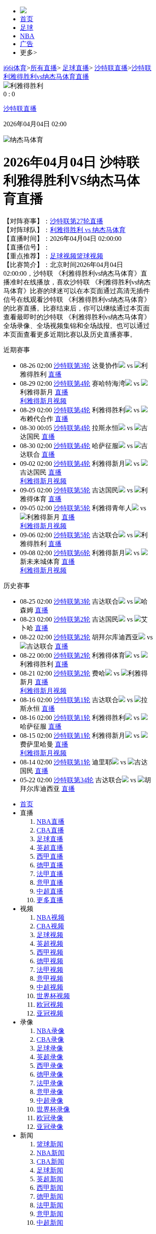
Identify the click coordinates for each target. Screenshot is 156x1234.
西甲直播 (50, 856)
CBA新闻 (50, 1161)
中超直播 (50, 891)
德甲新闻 (50, 1196)
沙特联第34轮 (74, 779)
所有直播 (43, 67)
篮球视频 (90, 256)
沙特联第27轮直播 (76, 221)
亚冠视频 (50, 1013)
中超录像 (50, 1100)
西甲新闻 (50, 1187)
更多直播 (50, 899)
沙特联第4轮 (72, 383)
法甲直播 (50, 873)
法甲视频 (50, 969)
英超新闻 (50, 1179)
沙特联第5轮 (72, 490)
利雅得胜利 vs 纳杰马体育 (88, 229)
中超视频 (50, 987)
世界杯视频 (53, 995)
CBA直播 (50, 830)
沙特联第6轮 (72, 552)
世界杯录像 (53, 1109)
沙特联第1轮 (72, 699)
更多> (28, 52)
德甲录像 (50, 1074)
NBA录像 (50, 1030)
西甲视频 (50, 952)
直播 (55, 374)
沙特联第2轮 (72, 619)
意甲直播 (50, 882)
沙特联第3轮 (72, 365)
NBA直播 (50, 821)
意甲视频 (50, 978)
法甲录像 (50, 1083)
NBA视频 (50, 917)
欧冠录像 (50, 1117)
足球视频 (63, 256)
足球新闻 (50, 1170)
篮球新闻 (50, 1144)
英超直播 (50, 847)
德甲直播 (50, 865)
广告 (26, 43)
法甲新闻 (50, 1205)
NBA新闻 (50, 1152)
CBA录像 (50, 1039)
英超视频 (50, 943)
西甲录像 (50, 1065)
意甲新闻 (50, 1213)
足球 (26, 27)
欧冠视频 (50, 1004)
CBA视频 (50, 926)
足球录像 (50, 1048)
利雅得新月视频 (43, 400)
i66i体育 (15, 67)
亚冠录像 (50, 1126)
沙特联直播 (111, 67)
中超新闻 (50, 1222)
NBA (27, 35)
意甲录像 (50, 1091)
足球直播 (75, 67)
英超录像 (50, 1056)
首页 (26, 18)
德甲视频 (50, 961)
